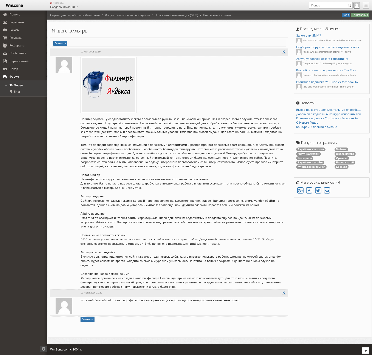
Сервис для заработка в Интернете (75, 15)
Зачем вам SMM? (308, 35)
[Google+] (300, 190)
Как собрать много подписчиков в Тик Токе (326, 70)
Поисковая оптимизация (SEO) (176, 15)
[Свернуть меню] (366, 5)
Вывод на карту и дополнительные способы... (328, 109)
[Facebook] (309, 190)
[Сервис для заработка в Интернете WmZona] (14, 5)
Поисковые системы (217, 15)
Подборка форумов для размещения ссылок (328, 47)
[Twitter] (318, 190)
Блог (16, 91)
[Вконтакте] (327, 190)
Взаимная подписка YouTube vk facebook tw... (328, 118)
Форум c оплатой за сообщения (127, 15)
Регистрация (360, 15)
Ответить (60, 43)
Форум (18, 85)
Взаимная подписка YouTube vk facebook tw (327, 82)
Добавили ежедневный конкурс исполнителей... (330, 114)
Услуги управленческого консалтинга (322, 58)
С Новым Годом (307, 122)
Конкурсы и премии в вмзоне (316, 127)
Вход (346, 15)
